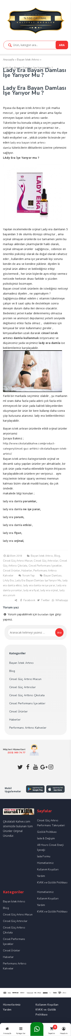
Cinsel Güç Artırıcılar (46, 561)
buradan (43, 614)
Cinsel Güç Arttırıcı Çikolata (27, 695)
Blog (57, 556)
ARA (62, 45)
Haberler (26, 570)
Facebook (29, 600)
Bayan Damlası (53, 575)
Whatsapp (61, 600)
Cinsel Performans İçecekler (45, 566)
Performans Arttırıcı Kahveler (28, 728)
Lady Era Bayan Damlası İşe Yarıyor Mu (38, 580)
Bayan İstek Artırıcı (42, 556)
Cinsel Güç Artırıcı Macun (18, 561)
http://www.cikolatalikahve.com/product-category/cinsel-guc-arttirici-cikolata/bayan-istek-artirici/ (35, 449)
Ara (59, 632)
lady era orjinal (49, 590)
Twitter (45, 600)
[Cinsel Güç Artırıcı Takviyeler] (35, 33)
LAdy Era (8, 580)
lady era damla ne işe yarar (39, 585)
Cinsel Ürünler (11, 570)
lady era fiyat (31, 590)
